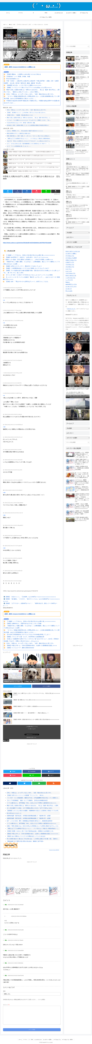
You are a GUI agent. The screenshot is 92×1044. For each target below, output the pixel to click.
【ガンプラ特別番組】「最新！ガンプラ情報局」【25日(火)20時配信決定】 (27, 800)
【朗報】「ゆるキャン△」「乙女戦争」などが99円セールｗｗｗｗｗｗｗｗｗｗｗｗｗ (30, 596)
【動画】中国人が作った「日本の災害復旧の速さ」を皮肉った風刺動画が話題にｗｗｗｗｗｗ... (33, 833)
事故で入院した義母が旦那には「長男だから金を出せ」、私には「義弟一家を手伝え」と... (29, 117)
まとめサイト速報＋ (71, 253)
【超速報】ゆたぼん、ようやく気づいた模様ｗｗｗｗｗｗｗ (23, 85)
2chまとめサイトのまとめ (73, 251)
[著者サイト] (10, 783)
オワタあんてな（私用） (67, 1039)
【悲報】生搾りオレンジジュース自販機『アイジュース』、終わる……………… (29, 795)
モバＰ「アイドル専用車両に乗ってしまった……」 (19, 146)
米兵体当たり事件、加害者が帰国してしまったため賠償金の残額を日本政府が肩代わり (28, 125)
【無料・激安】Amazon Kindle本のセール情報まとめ (19, 67)
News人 (68, 282)
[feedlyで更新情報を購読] (39, 783)
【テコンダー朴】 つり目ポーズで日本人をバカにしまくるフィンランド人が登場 (29, 275)
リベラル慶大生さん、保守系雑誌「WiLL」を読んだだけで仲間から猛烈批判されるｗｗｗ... (32, 803)
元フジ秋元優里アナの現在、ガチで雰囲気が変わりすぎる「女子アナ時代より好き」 (30, 808)
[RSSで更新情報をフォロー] (54, 783)
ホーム (20, 1039)
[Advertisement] (32, 184)
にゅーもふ (69, 269)
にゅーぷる (69, 271)
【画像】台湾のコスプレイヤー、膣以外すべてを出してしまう (24, 266)
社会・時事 (6, 740)
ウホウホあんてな (70, 273)
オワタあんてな (70, 255)
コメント (6, 1004)
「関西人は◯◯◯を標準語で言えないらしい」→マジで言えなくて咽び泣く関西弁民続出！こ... (33, 828)
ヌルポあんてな (70, 266)
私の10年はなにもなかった (14, 813)
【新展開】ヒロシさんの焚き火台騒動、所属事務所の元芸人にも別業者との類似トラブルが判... (33, 810)
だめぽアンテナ (70, 262)
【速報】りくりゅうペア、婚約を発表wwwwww (20, 647)
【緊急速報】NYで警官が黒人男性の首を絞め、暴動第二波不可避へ (25, 841)
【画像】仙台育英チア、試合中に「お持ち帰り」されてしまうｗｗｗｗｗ (27, 257)
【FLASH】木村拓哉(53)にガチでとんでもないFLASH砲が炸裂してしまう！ (28, 634)
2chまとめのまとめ (71, 275)
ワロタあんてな (70, 264)
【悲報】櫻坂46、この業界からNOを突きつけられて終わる (23, 74)
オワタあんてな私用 (71, 258)
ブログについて (71, 308)
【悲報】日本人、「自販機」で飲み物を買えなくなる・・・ (21, 115)
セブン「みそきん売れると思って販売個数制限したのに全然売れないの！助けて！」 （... (28, 143)
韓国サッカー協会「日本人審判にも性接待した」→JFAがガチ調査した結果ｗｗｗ (29, 259)
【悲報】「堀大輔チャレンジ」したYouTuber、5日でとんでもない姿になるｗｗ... (26, 112)
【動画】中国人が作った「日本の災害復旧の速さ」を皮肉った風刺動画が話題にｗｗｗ (31, 645)
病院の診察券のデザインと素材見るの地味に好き (18, 133)
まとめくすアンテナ (71, 286)
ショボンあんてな (70, 277)
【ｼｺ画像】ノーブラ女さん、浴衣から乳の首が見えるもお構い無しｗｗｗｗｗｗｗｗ (30, 255)
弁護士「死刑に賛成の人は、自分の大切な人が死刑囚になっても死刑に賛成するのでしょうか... (33, 826)
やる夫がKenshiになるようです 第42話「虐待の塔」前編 (21, 122)
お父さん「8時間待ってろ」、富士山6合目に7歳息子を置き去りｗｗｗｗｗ (25, 130)
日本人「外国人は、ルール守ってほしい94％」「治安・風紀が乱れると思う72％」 (30, 94)
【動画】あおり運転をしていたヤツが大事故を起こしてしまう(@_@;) (26, 836)
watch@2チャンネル (71, 284)
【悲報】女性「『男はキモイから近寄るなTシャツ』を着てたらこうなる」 (27, 281)
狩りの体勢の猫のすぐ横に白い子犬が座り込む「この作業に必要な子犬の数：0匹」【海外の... (33, 838)
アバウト (25, 1039)
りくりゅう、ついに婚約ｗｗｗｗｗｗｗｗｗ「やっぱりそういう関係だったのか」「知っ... (29, 120)
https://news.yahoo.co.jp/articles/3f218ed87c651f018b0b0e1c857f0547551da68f (27, 242)
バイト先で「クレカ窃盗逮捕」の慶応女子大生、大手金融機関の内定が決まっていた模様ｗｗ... (33, 798)
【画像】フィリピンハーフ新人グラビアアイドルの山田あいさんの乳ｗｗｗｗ (29, 87)
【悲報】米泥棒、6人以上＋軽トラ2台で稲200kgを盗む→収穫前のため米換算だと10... (30, 831)
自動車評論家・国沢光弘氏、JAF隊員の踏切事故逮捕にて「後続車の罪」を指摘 (28, 815)
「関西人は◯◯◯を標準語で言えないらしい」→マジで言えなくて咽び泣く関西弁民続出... (29, 138)
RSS (32, 1039)
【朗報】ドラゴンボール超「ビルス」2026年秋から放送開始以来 (25, 636)
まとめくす (69, 288)
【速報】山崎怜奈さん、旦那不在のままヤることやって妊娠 (23, 623)
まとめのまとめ (38, 1039)
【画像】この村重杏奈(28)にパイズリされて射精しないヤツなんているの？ (27, 268)
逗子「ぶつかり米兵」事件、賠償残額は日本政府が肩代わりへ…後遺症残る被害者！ (30, 821)
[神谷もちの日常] (11, 847)
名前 (4, 991)
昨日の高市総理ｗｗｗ (12, 78)
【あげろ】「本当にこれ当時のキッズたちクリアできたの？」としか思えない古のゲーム (28, 141)
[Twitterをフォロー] (24, 783)
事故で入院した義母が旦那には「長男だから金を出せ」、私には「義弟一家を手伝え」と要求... (33, 805)
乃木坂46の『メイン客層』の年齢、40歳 (18, 76)
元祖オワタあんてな (71, 260)
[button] (88, 46)
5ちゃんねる (69, 291)
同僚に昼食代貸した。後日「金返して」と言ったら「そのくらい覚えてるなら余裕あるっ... (29, 136)
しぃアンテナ (69, 280)
